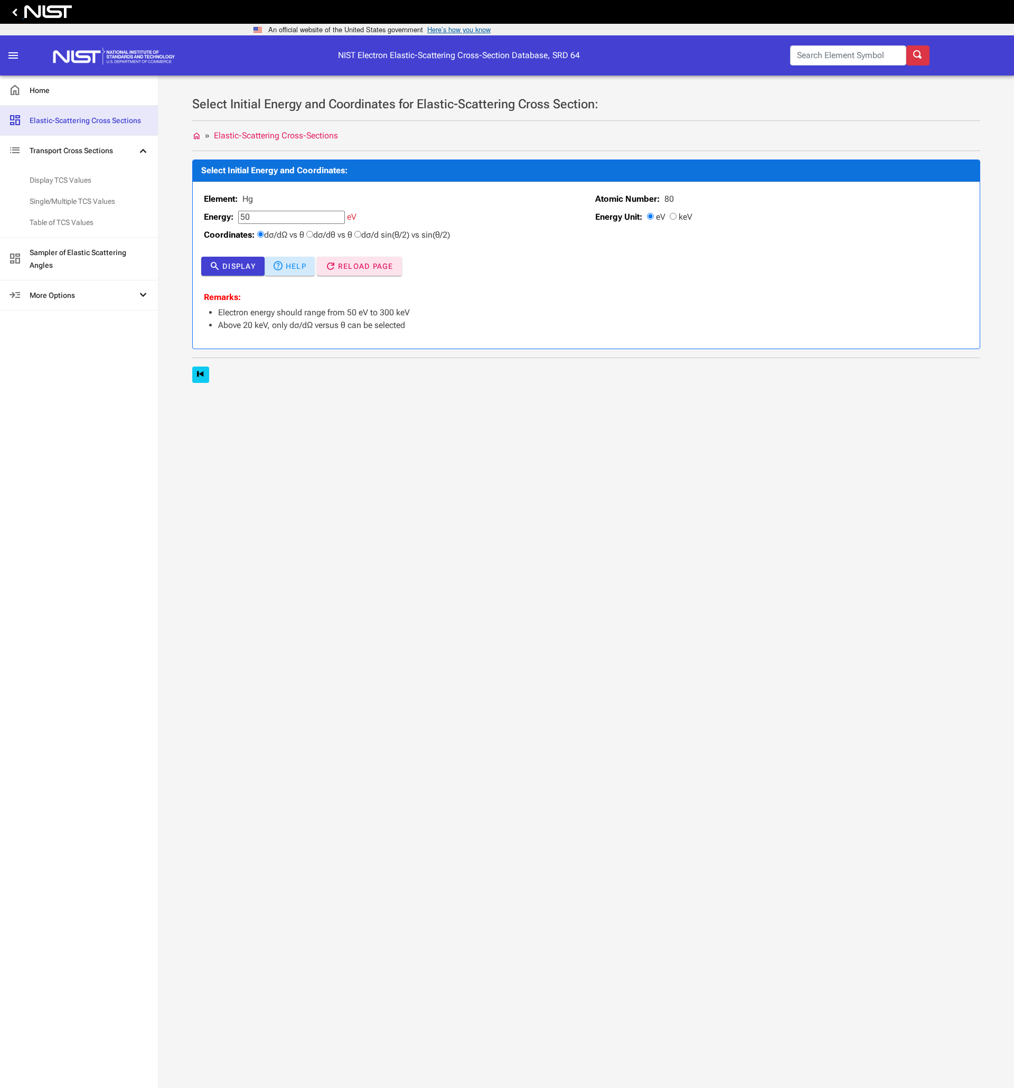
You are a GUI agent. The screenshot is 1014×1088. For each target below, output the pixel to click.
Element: (221, 199)
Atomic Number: (627, 199)
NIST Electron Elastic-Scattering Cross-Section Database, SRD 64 (459, 55)
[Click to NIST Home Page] (117, 55)
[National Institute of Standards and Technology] (40, 14)
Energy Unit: (618, 217)
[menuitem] (79, 91)
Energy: (218, 217)
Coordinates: (229, 235)
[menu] (79, 193)
